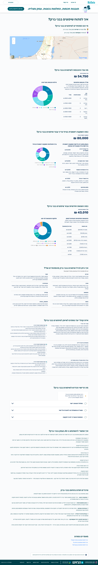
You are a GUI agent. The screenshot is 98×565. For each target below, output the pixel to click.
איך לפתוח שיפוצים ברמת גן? (80, 542)
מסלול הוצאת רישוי (76, 403)
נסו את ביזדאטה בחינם (15, 9)
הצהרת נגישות (54, 562)
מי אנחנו (73, 2)
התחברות (10, 2)
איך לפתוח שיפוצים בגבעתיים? (80, 545)
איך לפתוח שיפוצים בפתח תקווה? (79, 540)
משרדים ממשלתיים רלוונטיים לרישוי (71, 410)
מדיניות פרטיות (45, 562)
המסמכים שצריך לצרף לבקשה (73, 417)
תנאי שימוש (36, 562)
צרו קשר (65, 2)
